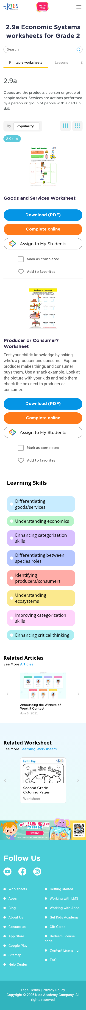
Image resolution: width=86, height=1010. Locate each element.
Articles (26, 664)
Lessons (61, 62)
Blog (12, 907)
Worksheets (17, 889)
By (9, 126)
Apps (12, 898)
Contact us (17, 926)
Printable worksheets (25, 62)
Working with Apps (65, 907)
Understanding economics (42, 521)
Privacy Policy (54, 989)
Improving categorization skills (40, 618)
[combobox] (26, 126)
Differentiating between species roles (39, 558)
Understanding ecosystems (30, 598)
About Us (15, 917)
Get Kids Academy (64, 917)
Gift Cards (57, 926)
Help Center (17, 964)
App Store (16, 936)
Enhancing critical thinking (42, 635)
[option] (43, 694)
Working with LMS (64, 898)
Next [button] (78, 694)
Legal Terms (30, 989)
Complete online (43, 229)
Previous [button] (8, 694)
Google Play (18, 945)
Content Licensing (64, 950)
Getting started (61, 889)
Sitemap (14, 955)
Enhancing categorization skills (41, 538)
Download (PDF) (43, 215)
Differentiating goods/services (30, 504)
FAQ (53, 959)
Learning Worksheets (38, 749)
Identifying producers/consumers (38, 578)
